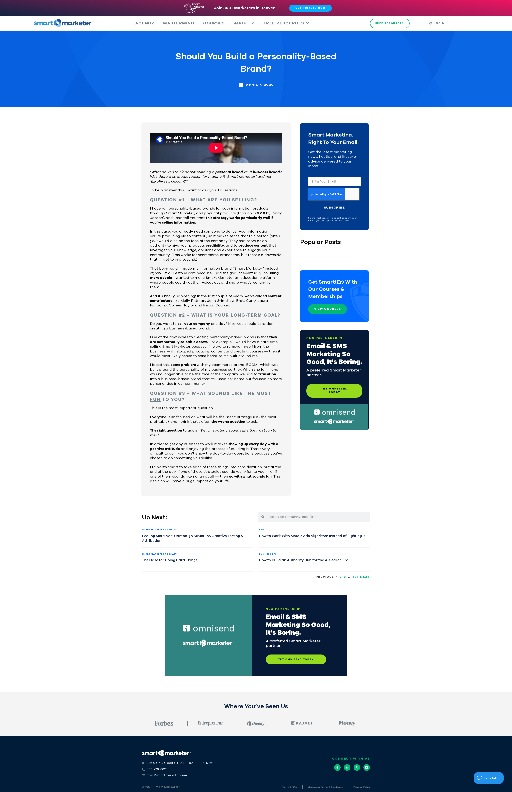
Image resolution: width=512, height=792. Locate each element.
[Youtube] (366, 767)
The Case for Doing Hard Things (169, 560)
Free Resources (284, 23)
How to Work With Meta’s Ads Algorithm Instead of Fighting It (312, 536)
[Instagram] (347, 767)
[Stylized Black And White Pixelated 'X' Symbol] (357, 767)
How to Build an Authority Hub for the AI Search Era (304, 560)
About (242, 23)
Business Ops (268, 554)
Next (365, 577)
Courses (214, 23)
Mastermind (178, 23)
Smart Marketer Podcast (159, 530)
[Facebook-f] (337, 767)
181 (355, 577)
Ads (261, 530)
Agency (144, 23)
